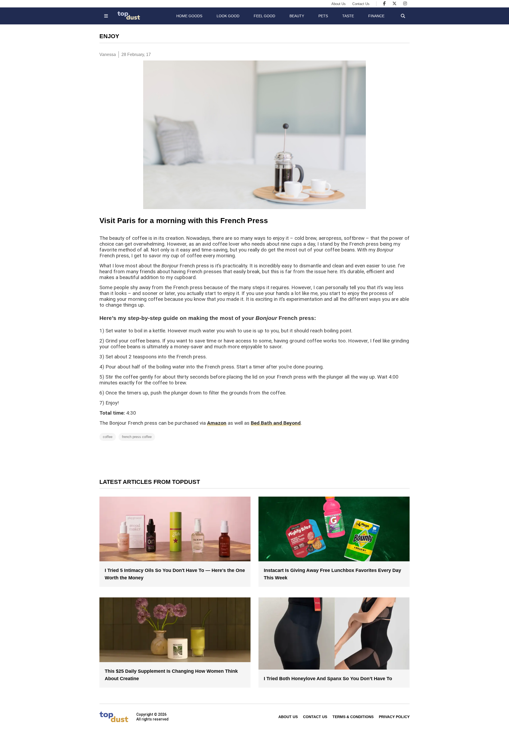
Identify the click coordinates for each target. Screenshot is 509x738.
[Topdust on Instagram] (405, 3)
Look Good (228, 16)
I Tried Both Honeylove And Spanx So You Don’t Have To (328, 678)
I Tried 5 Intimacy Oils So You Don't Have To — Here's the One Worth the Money (175, 574)
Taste (348, 16)
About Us (338, 4)
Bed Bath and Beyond (276, 423)
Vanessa (107, 54)
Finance (376, 16)
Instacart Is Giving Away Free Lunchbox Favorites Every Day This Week (332, 574)
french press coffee (137, 437)
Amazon (216, 423)
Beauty (296, 16)
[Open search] (403, 16)
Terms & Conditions (353, 717)
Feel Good (264, 16)
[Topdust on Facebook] (384, 3)
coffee (107, 437)
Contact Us (361, 4)
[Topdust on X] (394, 3)
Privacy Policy (394, 717)
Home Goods (189, 16)
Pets (323, 16)
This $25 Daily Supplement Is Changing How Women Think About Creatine (171, 674)
